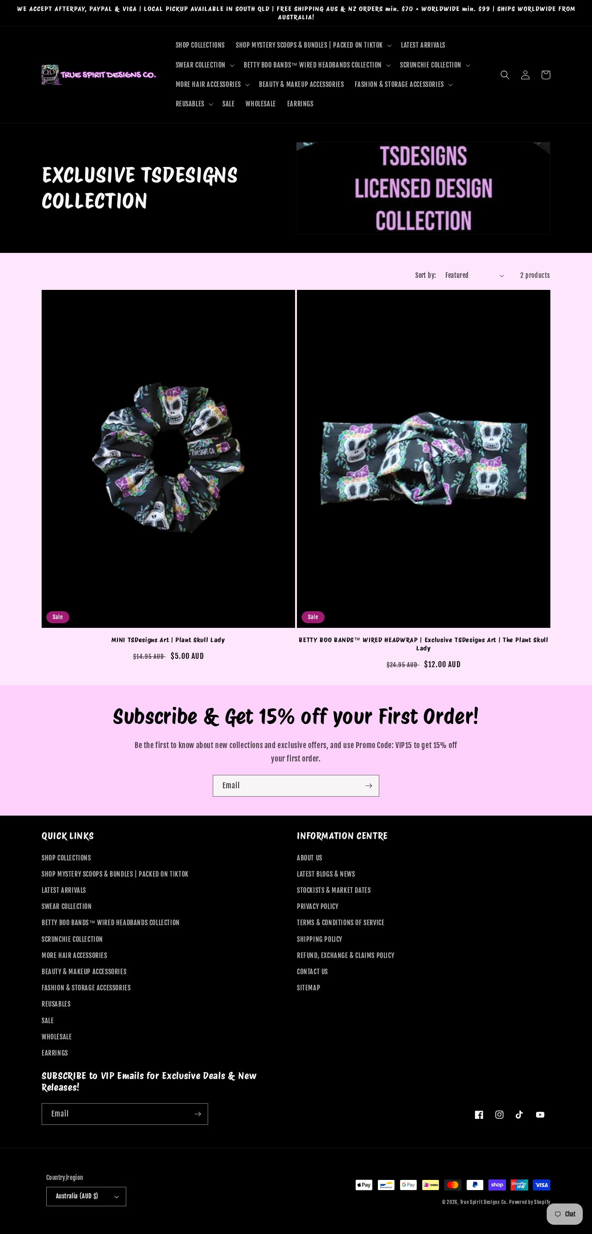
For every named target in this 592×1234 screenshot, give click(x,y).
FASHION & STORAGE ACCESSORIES (86, 988)
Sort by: (425, 275)
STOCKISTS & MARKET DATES (333, 890)
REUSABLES (56, 1004)
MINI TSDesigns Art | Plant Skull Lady (168, 640)
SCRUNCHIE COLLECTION (72, 939)
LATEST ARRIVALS (64, 890)
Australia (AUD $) (77, 1196)
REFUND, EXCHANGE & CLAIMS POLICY (345, 955)
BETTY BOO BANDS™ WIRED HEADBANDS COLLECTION (111, 923)
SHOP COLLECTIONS (66, 858)
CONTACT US (312, 972)
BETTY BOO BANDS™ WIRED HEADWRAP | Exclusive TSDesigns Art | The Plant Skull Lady (424, 644)
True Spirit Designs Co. (484, 1202)
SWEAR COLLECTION (67, 906)
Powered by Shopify (529, 1202)
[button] (312, 45)
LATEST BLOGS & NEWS (326, 874)
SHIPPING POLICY (319, 939)
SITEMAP (308, 988)
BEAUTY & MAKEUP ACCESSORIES (84, 972)
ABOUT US (309, 858)
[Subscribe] (368, 786)
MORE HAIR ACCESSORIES (74, 955)
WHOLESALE (57, 1037)
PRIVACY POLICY (317, 906)
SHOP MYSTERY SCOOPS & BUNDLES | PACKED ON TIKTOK (115, 874)
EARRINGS (55, 1053)
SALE (48, 1021)
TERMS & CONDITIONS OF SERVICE (340, 923)
